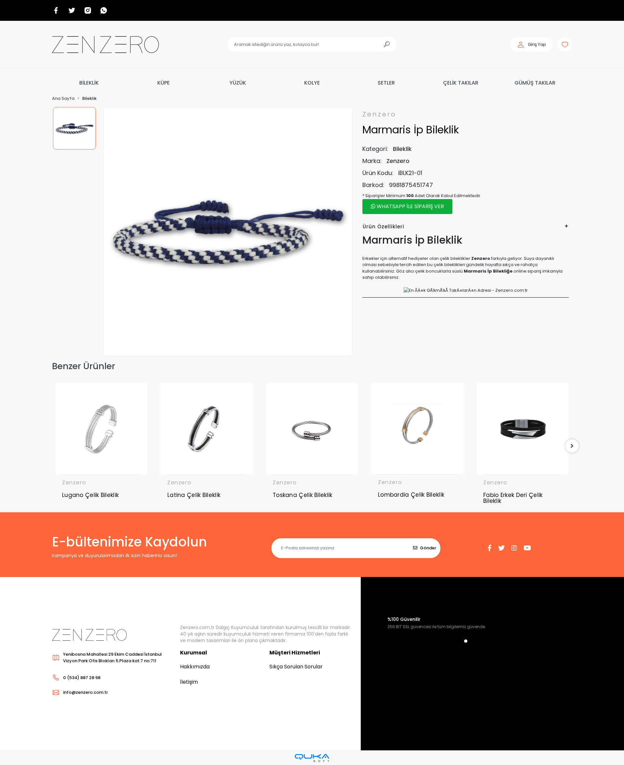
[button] (531, 44)
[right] (572, 446)
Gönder (428, 548)
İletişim (189, 682)
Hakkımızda (195, 666)
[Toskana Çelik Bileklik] (312, 429)
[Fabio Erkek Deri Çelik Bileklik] (523, 429)
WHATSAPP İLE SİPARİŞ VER (409, 206)
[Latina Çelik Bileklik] (207, 429)
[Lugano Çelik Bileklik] (101, 429)
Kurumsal (193, 652)
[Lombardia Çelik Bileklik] (417, 428)
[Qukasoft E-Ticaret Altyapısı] (312, 758)
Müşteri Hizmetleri (294, 652)
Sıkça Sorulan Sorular (296, 666)
